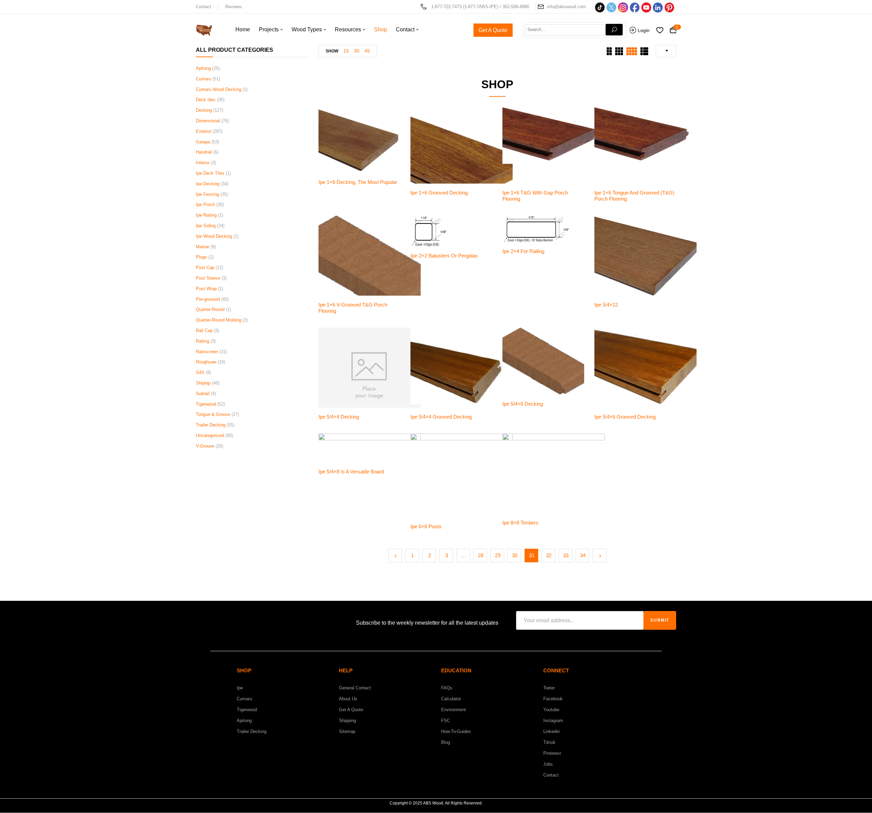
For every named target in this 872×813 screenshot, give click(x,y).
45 (367, 50)
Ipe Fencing (207, 194)
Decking (204, 110)
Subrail (202, 393)
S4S (200, 372)
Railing (202, 341)
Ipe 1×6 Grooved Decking (439, 193)
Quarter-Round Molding (218, 320)
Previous (395, 555)
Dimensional (208, 120)
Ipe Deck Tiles (210, 173)
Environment (453, 709)
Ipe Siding (206, 225)
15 (346, 50)
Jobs (548, 764)
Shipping (347, 720)
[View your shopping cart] (673, 30)
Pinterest (552, 753)
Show (332, 51)
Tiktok (549, 742)
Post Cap (205, 267)
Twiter (549, 687)
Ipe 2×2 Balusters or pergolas (444, 256)
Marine (202, 246)
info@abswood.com (566, 6)
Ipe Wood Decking (214, 236)
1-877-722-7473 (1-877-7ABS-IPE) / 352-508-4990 (480, 6)
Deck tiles (206, 99)
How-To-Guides (456, 731)
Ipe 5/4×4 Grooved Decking (441, 417)
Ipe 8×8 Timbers (520, 523)
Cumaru (203, 78)
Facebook (553, 698)
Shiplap (203, 383)
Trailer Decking (210, 424)
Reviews (233, 6)
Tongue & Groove (213, 414)
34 (583, 555)
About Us (348, 698)
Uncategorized (210, 435)
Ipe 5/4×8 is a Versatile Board (351, 471)
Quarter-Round (210, 309)
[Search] (614, 29)
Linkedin (551, 731)
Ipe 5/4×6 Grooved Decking (625, 417)
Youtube (551, 709)
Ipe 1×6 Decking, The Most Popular (357, 182)
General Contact (355, 687)
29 (497, 555)
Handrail (204, 152)
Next (599, 555)
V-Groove (205, 446)
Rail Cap (204, 330)
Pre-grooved (208, 299)
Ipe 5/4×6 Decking (522, 404)
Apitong (203, 68)
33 (566, 555)
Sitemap (347, 731)
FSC (445, 720)
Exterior (203, 131)
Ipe (240, 687)
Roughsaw (206, 361)
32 (548, 555)
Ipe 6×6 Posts (425, 526)
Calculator (451, 698)
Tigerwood (206, 404)
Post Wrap (206, 288)
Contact (203, 6)
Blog (445, 742)
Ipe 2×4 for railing (523, 251)
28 (480, 555)
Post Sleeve (208, 278)
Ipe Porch (205, 204)
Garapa (203, 141)
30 (356, 50)
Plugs (201, 257)
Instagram (553, 720)
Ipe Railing (206, 215)
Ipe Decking (207, 183)
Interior (202, 162)
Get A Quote (351, 709)
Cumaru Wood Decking (218, 89)
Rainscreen (207, 351)
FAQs (446, 687)
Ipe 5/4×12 (606, 305)
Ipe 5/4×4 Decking (338, 417)
